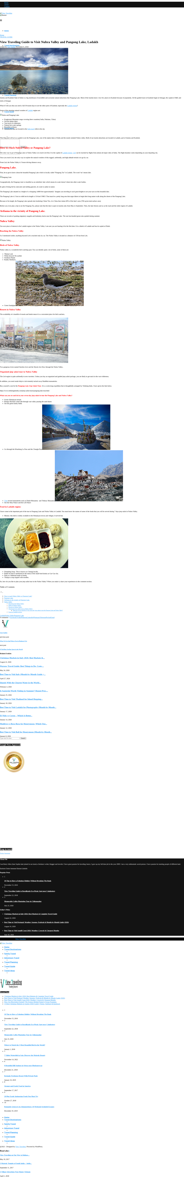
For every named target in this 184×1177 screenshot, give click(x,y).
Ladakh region (72, 106)
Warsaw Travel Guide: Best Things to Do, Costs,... (22, 666)
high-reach (31, 129)
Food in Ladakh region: (15, 612)
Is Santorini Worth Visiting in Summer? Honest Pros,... (24, 691)
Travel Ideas (9, 970)
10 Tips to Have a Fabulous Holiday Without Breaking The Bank (27, 881)
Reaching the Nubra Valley (16, 603)
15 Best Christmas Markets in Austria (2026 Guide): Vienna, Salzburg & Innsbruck (32, 1004)
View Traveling (20, 939)
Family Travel (10, 953)
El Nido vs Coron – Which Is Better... (16, 716)
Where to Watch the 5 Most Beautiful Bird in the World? (24, 1045)
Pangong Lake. (8, 598)
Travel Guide (9, 966)
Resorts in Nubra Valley (15, 607)
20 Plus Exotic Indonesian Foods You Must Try (21, 1096)
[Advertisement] (64, 795)
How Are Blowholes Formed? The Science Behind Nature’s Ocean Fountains (30, 1002)
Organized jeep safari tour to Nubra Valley (21, 609)
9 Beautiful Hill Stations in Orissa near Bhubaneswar (23, 1065)
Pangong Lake (19, 615)
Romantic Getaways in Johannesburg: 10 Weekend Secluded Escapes (29, 1107)
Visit (5, 501)
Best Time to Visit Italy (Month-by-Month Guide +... (23, 674)
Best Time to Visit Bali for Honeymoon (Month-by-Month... (26, 732)
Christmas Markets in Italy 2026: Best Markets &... (22, 658)
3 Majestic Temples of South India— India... (16, 1163)
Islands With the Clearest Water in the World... (20, 683)
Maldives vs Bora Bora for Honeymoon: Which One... (23, 724)
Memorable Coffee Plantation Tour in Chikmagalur (23, 901)
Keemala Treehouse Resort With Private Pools (21, 1076)
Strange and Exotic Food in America (17, 1086)
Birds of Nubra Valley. (15, 605)
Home (6, 3)
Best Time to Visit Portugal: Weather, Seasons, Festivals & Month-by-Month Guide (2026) (36, 922)
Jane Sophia (11, 47)
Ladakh (30, 110)
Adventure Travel (11, 958)
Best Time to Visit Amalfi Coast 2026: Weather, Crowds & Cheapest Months (31, 931)
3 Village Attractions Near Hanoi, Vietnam (15, 1172)
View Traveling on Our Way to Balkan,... (14, 1155)
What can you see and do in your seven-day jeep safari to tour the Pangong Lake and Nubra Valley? (38, 610)
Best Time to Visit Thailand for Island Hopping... (21, 699)
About (6, 4)
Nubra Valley (8, 602)
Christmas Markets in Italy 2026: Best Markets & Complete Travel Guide (30, 914)
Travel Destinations (11, 45)
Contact (6, 6)
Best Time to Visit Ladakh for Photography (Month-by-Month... (28, 707)
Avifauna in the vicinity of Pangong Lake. (17, 600)
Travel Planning (10, 95)
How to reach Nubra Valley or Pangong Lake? (18, 596)
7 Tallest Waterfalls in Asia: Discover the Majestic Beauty (24, 1055)
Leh (74, 153)
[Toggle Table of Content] (1, 592)
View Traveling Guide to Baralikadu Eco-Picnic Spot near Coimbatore (29, 891)
